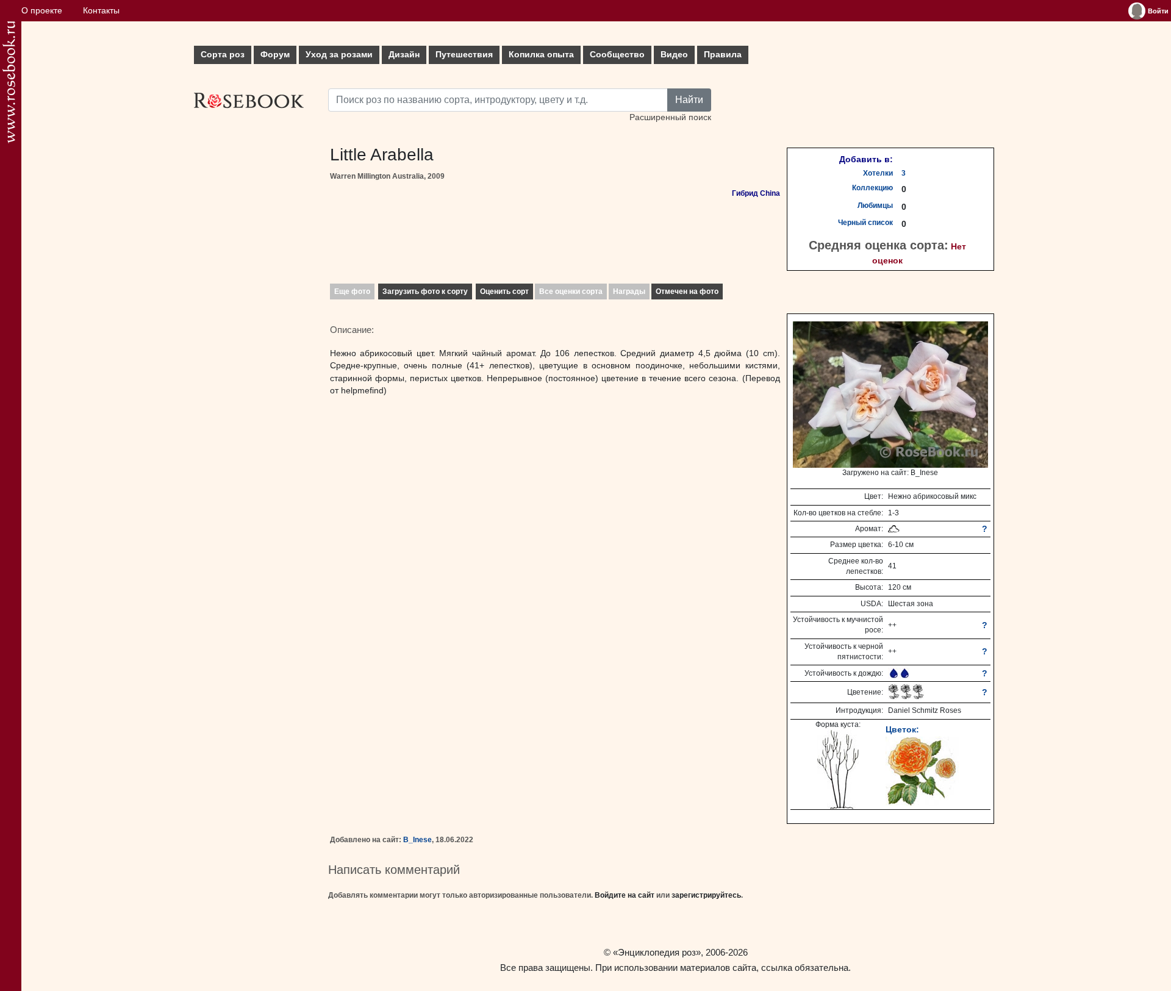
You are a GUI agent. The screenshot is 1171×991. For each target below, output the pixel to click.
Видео (674, 54)
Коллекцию (872, 187)
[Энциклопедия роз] (8, 82)
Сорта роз (223, 54)
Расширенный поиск (670, 117)
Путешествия (464, 54)
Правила (723, 54)
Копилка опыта (541, 54)
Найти (689, 100)
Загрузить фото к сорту (425, 291)
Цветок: (902, 729)
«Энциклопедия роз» (657, 952)
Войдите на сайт (624, 895)
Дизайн (404, 54)
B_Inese (417, 839)
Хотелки (878, 173)
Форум (275, 54)
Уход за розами (339, 54)
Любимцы (875, 205)
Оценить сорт (504, 291)
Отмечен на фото (687, 291)
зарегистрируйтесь (706, 895)
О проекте (41, 10)
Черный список (865, 222)
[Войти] (1136, 11)
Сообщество (617, 54)
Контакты (101, 10)
